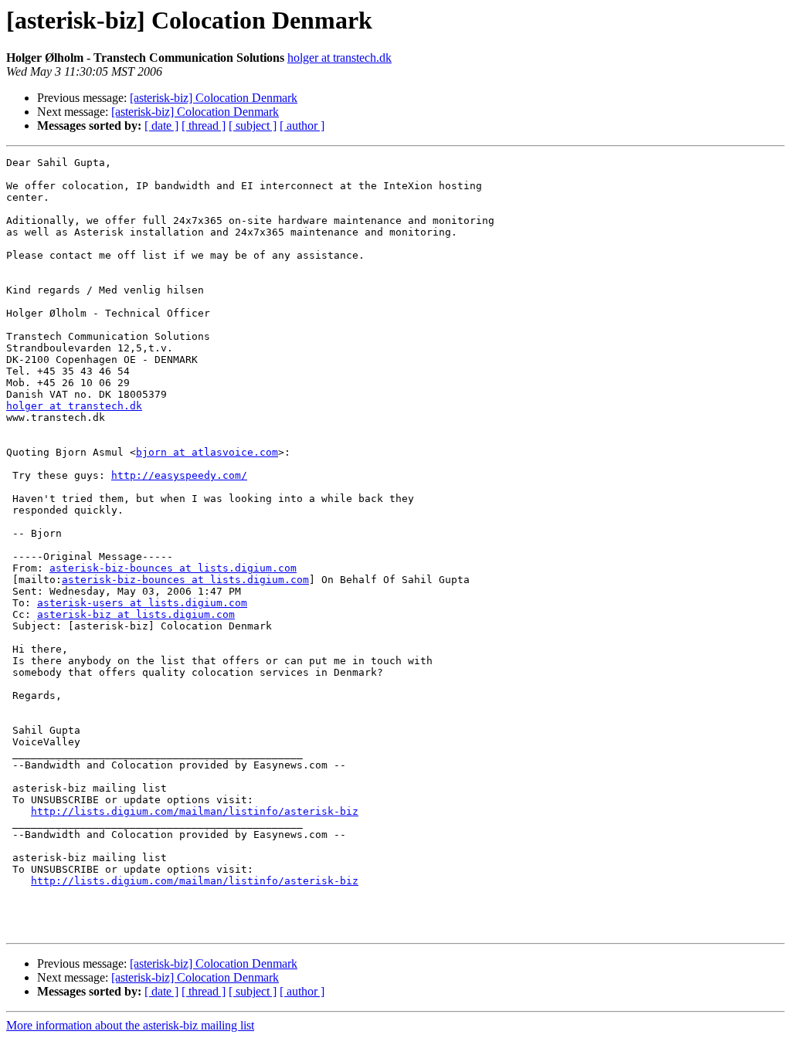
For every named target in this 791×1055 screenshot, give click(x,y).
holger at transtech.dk (339, 57)
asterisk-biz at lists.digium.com (136, 614)
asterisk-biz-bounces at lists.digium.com (173, 568)
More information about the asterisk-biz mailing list (130, 1025)
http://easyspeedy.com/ (179, 475)
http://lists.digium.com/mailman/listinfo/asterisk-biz (194, 811)
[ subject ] (253, 125)
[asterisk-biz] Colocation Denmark (213, 97)
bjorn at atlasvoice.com (207, 452)
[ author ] (302, 125)
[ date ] (161, 125)
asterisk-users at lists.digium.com (142, 603)
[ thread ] (204, 125)
